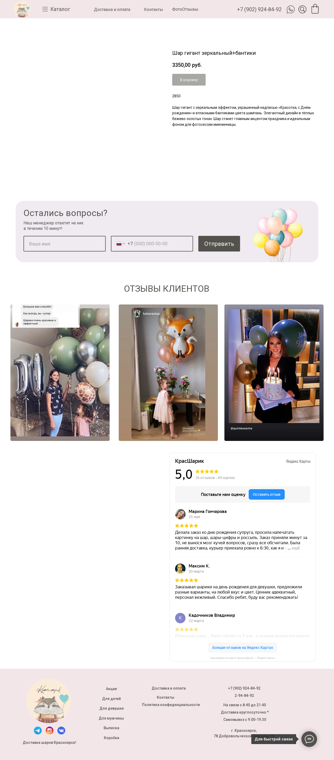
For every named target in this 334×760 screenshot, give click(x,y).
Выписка (111, 728)
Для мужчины (111, 718)
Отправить (219, 244)
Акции (111, 689)
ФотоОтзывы (185, 9)
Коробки (111, 738)
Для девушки (111, 708)
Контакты (153, 9)
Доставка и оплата (112, 9)
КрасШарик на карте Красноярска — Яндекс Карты (243, 657)
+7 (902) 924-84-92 (259, 9)
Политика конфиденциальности (171, 705)
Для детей (111, 699)
